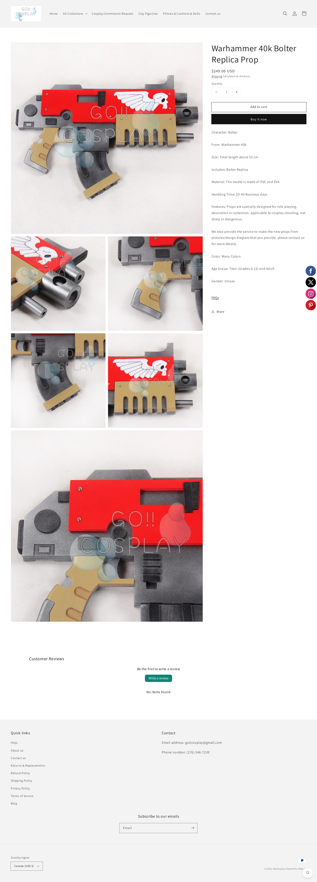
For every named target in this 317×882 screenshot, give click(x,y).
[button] (74, 13)
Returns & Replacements (28, 765)
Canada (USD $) (24, 866)
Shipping (217, 76)
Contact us (18, 758)
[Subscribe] (192, 828)
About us (17, 750)
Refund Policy (20, 773)
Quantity (217, 83)
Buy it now (259, 119)
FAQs (215, 297)
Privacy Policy (20, 788)
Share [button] (220, 311)
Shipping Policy (21, 781)
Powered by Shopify (296, 868)
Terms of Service (22, 796)
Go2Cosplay (279, 868)
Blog (14, 803)
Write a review (158, 678)
